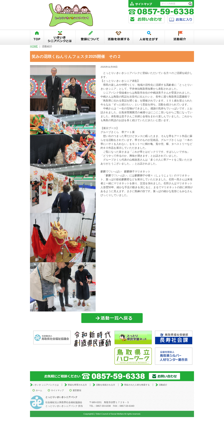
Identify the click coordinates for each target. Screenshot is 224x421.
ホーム (39, 390)
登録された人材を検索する (137, 385)
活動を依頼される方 (105, 385)
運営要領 (77, 390)
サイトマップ (57, 390)
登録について (90, 37)
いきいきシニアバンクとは (60, 37)
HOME (34, 46)
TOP (37, 37)
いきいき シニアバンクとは (45, 385)
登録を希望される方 (77, 385)
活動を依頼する (118, 37)
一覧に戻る (112, 318)
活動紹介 (179, 37)
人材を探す (149, 37)
